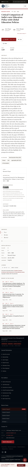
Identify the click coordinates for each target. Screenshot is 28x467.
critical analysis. (5, 163)
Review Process (5, 362)
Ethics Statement (5, 368)
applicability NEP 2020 (16, 160)
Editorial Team (5, 357)
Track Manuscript (5, 384)
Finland (3, 160)
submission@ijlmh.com (11, 432)
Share (5, 43)
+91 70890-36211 (9, 435)
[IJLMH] (5, 6)
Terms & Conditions (21, 446)
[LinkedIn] (5, 452)
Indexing (4, 371)
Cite (21, 39)
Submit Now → (21, 465)
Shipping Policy (5, 448)
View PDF (9, 39)
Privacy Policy (4, 446)
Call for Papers (5, 359)
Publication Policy (6, 365)
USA (8, 160)
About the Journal (6, 354)
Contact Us (11, 448)
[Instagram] (2, 452)
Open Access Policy (6, 398)
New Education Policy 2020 (15, 157)
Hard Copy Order (5, 395)
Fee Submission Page (6, 392)
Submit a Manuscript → (8, 441)
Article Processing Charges (7, 390)
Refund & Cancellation (12, 446)
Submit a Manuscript (6, 381)
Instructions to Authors (7, 387)
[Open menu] (25, 6)
